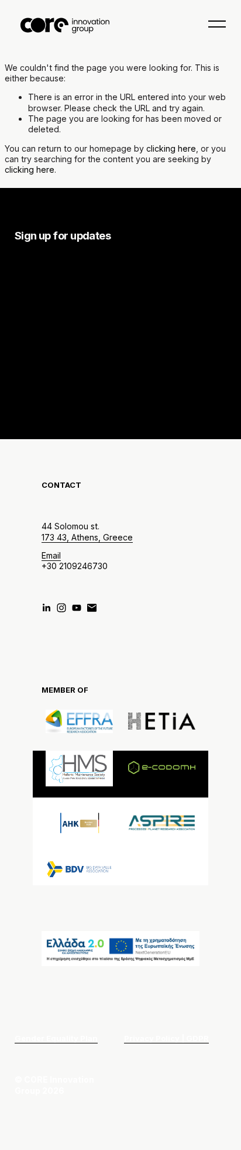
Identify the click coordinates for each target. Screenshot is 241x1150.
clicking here (171, 148)
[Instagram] (61, 607)
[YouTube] (76, 607)
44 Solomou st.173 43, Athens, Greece (87, 531)
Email (51, 555)
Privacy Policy (160, 394)
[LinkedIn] (46, 607)
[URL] (92, 607)
